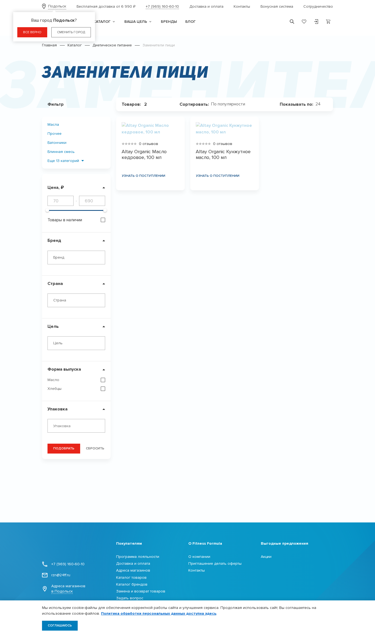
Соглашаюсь (60, 625)
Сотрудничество (318, 6)
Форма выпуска (64, 369)
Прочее (54, 133)
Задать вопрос (129, 598)
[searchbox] (77, 426)
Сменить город (71, 32)
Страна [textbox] (59, 300)
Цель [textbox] (58, 343)
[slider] (47, 210)
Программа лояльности (137, 556)
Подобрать (63, 448)
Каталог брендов (131, 584)
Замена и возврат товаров (140, 591)
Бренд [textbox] (58, 257)
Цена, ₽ (55, 187)
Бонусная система (277, 6)
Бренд (54, 240)
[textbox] (230, 104)
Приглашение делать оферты (215, 563)
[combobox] (76, 257)
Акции (266, 556)
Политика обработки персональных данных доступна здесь (158, 613)
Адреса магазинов (68, 588)
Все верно (32, 32)
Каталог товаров (131, 577)
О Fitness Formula (205, 543)
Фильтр (55, 104)
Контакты (242, 6)
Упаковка (57, 409)
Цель (53, 326)
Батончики (56, 142)
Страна (55, 283)
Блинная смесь (61, 151)
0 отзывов (148, 143)
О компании (199, 556)
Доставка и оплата (206, 6)
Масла (53, 124)
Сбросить (95, 448)
